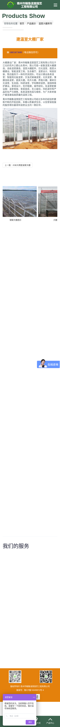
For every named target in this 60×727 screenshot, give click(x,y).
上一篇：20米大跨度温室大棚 (17, 165)
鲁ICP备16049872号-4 (34, 690)
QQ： (16, 424)
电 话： (17, 289)
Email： (17, 330)
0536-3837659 (26, 327)
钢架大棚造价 (13, 220)
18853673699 (16, 52)
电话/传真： (18, 327)
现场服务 (21, 634)
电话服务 (21, 584)
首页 (22, 23)
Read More (21, 599)
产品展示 (31, 23)
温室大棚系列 (45, 23)
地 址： (17, 286)
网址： (17, 427)
